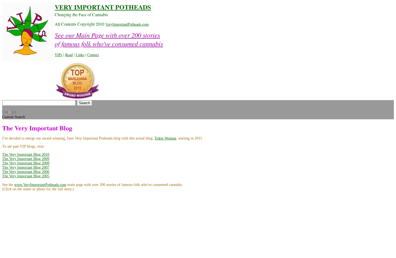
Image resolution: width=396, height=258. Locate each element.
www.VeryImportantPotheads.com (40, 185)
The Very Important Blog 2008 (25, 163)
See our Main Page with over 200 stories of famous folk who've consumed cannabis (109, 39)
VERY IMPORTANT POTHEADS (103, 7)
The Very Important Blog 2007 (25, 167)
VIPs (58, 54)
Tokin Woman (165, 138)
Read (69, 54)
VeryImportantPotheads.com (127, 24)
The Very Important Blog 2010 (25, 154)
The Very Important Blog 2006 (25, 172)
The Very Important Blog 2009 (25, 159)
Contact (93, 54)
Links (80, 54)
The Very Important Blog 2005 (25, 176)
